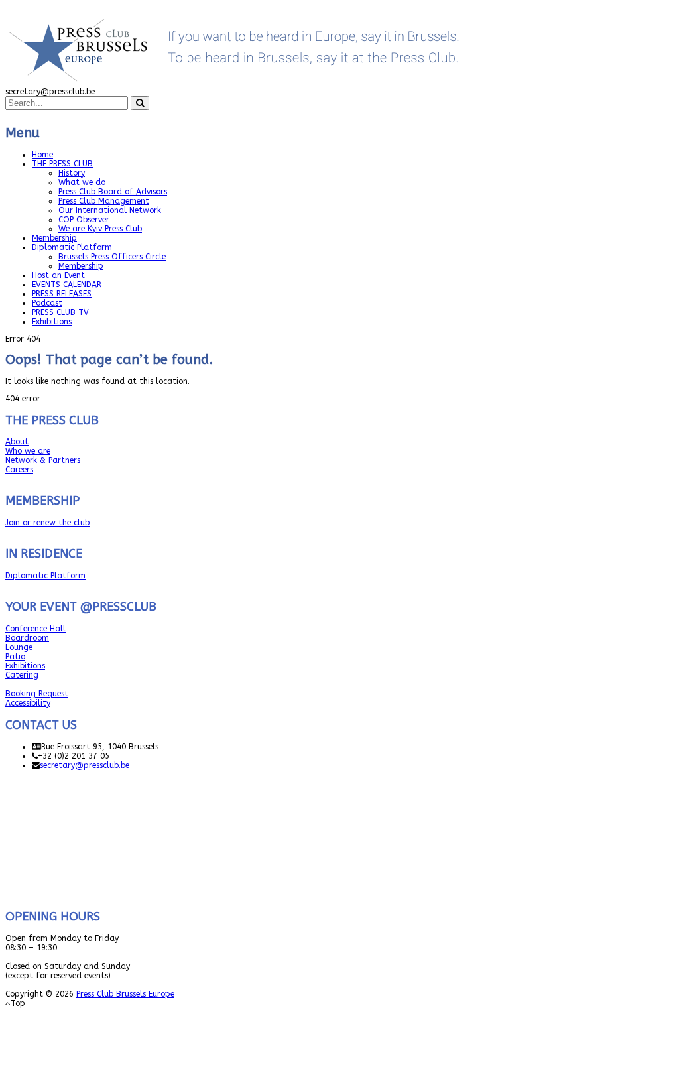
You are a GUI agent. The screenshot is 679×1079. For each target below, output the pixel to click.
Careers (19, 469)
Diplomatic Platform (72, 247)
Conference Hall (35, 628)
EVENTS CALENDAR (66, 284)
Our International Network (109, 210)
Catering (21, 675)
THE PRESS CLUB (62, 163)
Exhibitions (52, 321)
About (17, 441)
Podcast (47, 303)
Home (42, 154)
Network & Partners (42, 460)
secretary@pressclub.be (84, 765)
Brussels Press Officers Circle (112, 256)
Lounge (18, 647)
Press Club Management (103, 201)
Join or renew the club (47, 522)
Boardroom (27, 638)
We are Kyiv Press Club (100, 228)
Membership (54, 238)
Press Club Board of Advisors (112, 191)
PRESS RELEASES (62, 293)
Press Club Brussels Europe (125, 994)
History (71, 173)
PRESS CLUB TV (60, 312)
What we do (81, 182)
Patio (15, 656)
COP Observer (83, 219)
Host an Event (58, 275)
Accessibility (27, 703)
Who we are (27, 451)
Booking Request (36, 693)
